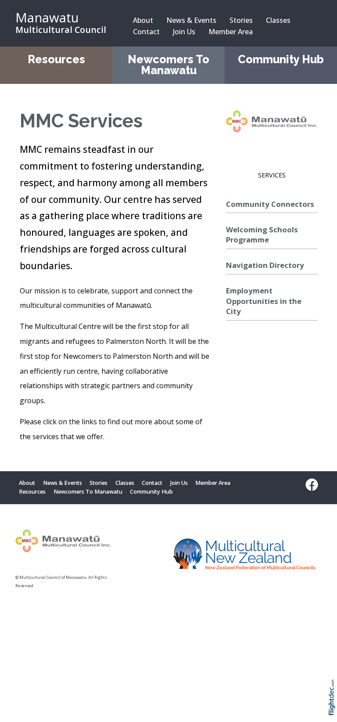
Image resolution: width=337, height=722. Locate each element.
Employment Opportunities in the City (263, 300)
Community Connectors (270, 204)
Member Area (230, 31)
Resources (56, 59)
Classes (278, 20)
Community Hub (281, 59)
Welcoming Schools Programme (262, 234)
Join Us (184, 31)
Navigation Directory (265, 265)
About (143, 20)
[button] (333, 709)
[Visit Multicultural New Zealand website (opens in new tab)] (244, 556)
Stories (241, 20)
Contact (146, 31)
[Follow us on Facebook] (309, 485)
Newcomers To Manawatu (168, 65)
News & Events (191, 20)
